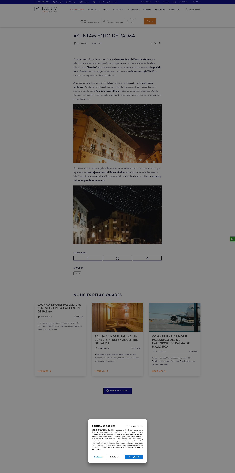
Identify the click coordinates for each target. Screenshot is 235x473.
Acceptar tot (134, 457)
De (138, 426)
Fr (142, 426)
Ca (134, 426)
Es (127, 426)
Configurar (98, 457)
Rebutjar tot (114, 457)
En (130, 426)
